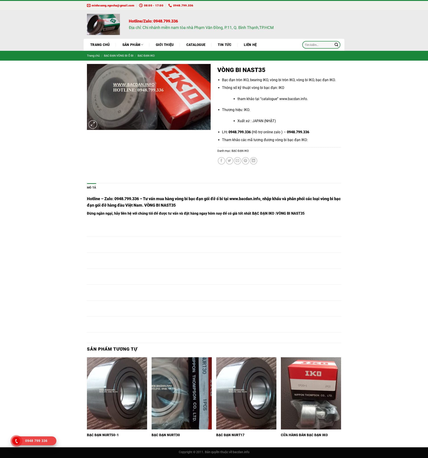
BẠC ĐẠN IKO (146, 55)
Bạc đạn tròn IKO (235, 80)
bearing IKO (259, 80)
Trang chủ (100, 45)
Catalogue (196, 45)
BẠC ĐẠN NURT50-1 (103, 435)
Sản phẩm (131, 45)
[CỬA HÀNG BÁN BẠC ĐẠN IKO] (311, 393)
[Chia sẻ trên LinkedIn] (253, 160)
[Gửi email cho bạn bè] (237, 160)
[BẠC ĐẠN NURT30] (182, 393)
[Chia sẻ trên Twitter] (229, 160)
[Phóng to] (92, 124)
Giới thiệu (165, 45)
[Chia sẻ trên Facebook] (221, 160)
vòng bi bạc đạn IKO (291, 140)
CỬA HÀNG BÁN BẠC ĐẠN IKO (304, 435)
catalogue (269, 99)
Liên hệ (250, 45)
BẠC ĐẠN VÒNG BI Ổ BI (119, 55)
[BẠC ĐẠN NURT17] (246, 393)
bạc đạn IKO (325, 80)
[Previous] (87, 402)
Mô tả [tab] (91, 187)
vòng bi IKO (305, 80)
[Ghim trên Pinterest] (245, 160)
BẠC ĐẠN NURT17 (230, 435)
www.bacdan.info (293, 99)
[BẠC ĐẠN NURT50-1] (117, 393)
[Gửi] (336, 45)
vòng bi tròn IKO (282, 80)
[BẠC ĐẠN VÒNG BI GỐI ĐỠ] (104, 24)
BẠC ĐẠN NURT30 (166, 435)
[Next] (340, 402)
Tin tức (224, 45)
